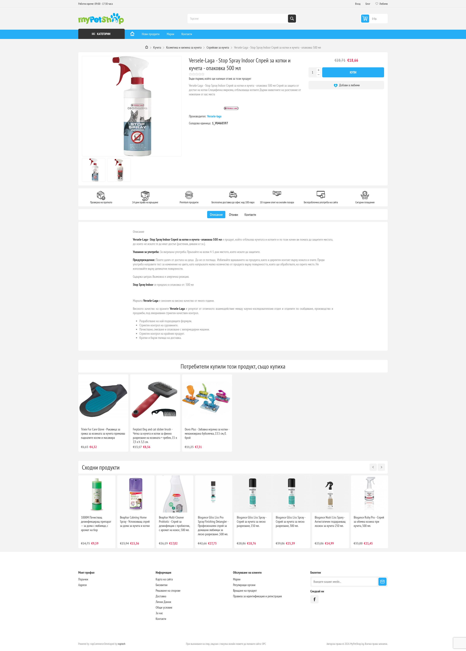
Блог (368, 3)
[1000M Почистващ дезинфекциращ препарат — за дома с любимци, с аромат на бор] (96, 494)
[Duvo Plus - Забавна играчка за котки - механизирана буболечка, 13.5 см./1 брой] (207, 399)
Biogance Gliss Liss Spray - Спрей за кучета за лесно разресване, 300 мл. (290, 521)
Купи (353, 72)
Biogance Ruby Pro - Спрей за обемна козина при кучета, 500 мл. (369, 521)
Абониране (382, 582)
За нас (159, 613)
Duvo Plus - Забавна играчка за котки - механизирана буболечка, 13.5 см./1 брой (207, 433)
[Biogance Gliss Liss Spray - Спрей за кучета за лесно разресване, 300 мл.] (291, 494)
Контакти (186, 34)
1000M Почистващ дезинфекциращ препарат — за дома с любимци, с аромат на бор (96, 523)
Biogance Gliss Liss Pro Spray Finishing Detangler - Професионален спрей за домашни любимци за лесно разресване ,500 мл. (213, 525)
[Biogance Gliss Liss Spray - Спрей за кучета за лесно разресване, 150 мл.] (252, 494)
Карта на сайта (164, 579)
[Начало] (132, 34)
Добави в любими (349, 85)
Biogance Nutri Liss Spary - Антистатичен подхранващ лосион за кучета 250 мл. (330, 521)
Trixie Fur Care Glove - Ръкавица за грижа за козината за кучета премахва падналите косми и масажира (103, 433)
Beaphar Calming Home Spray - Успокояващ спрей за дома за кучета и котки (135, 521)
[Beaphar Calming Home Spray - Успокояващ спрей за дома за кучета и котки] (135, 494)
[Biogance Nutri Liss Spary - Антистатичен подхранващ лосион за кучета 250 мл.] (330, 494)
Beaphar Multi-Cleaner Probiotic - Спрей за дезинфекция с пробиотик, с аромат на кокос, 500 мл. (174, 523)
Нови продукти (150, 34)
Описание (138, 231)
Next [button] (381, 467)
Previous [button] (373, 467)
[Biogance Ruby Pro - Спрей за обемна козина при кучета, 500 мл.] (369, 494)
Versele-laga (214, 116)
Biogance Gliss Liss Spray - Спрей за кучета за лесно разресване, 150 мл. (251, 521)
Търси (292, 19)
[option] (96, 511)
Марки (170, 34)
